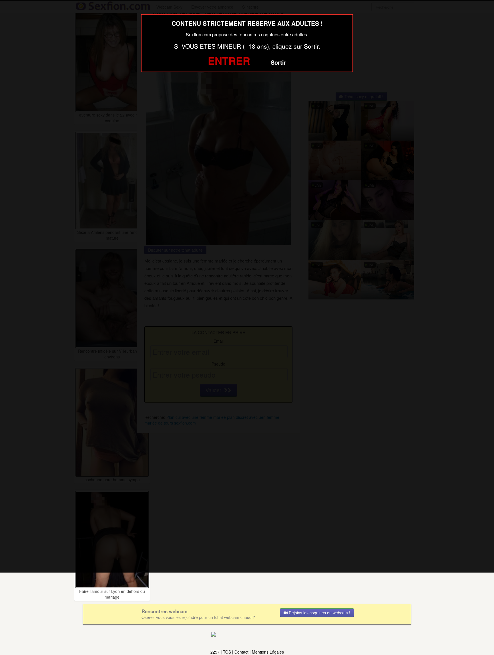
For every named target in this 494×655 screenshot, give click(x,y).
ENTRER (229, 60)
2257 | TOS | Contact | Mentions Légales (247, 652)
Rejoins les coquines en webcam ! (319, 612)
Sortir (278, 62)
